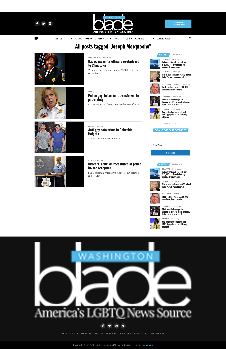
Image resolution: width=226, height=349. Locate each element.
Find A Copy (98, 333)
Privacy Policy (125, 333)
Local (68, 38)
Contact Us (86, 333)
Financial (117, 38)
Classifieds (139, 38)
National (78, 38)
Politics (58, 38)
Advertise (74, 333)
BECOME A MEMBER (164, 38)
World (88, 38)
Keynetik (149, 345)
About (150, 38)
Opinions (98, 38)
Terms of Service (141, 333)
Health (127, 38)
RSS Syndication (157, 333)
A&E (107, 38)
